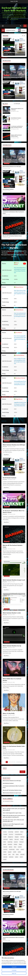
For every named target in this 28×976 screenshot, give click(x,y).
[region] (14, 966)
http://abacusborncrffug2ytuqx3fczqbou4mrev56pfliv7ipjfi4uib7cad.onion (20, 293)
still (13, 854)
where (16, 857)
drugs (22, 839)
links (15, 846)
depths (11, 839)
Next (21, 762)
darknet (22, 836)
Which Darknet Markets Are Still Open (6, 110)
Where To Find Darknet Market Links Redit (14, 735)
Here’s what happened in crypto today (12, 813)
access (5, 831)
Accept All (14, 967)
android (16, 831)
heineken (10, 844)
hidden (15, 844)
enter (4, 841)
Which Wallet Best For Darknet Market (14, 667)
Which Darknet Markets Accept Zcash (14, 569)
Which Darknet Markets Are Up (14, 635)
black (21, 831)
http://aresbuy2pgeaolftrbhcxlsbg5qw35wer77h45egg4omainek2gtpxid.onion (20, 338)
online (4, 852)
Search (5, 768)
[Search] (20, 26)
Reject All (14, 973)
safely (19, 852)
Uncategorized (6, 48)
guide (4, 844)
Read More (6, 454)
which (21, 857)
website (5, 857)
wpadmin (6, 54)
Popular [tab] (17, 103)
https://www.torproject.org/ (16, 253)
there (17, 854)
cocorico (11, 834)
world (4, 859)
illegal (20, 844)
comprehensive (18, 834)
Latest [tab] (6, 103)
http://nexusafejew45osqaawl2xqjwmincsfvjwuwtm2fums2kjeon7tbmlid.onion (20, 270)
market (19, 846)
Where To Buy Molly (14, 702)
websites (11, 857)
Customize (14, 970)
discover (17, 839)
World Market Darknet (6, 119)
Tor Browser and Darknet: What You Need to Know (13, 51)
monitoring (11, 849)
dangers (17, 836)
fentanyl (21, 841)
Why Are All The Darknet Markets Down (6, 136)
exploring (10, 841)
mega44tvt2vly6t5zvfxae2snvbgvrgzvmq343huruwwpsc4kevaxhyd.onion (20, 404)
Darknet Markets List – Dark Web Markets (14, 9)
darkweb (5, 839)
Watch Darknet (25, 25)
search (4, 854)
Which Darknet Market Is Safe (14, 602)
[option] (14, 47)
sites (9, 854)
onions (22, 849)
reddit (14, 852)
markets (5, 849)
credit (4, 836)
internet (5, 846)
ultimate (22, 854)
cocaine (5, 834)
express (16, 841)
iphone (10, 846)
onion (17, 849)
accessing (10, 831)
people (9, 852)
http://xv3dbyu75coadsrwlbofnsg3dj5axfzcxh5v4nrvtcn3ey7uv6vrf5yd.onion (20, 361)
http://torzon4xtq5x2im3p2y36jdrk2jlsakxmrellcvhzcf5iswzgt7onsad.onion (20, 315)
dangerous (10, 836)
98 (17, 762)
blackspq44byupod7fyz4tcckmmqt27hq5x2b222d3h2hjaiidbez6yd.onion (20, 383)
